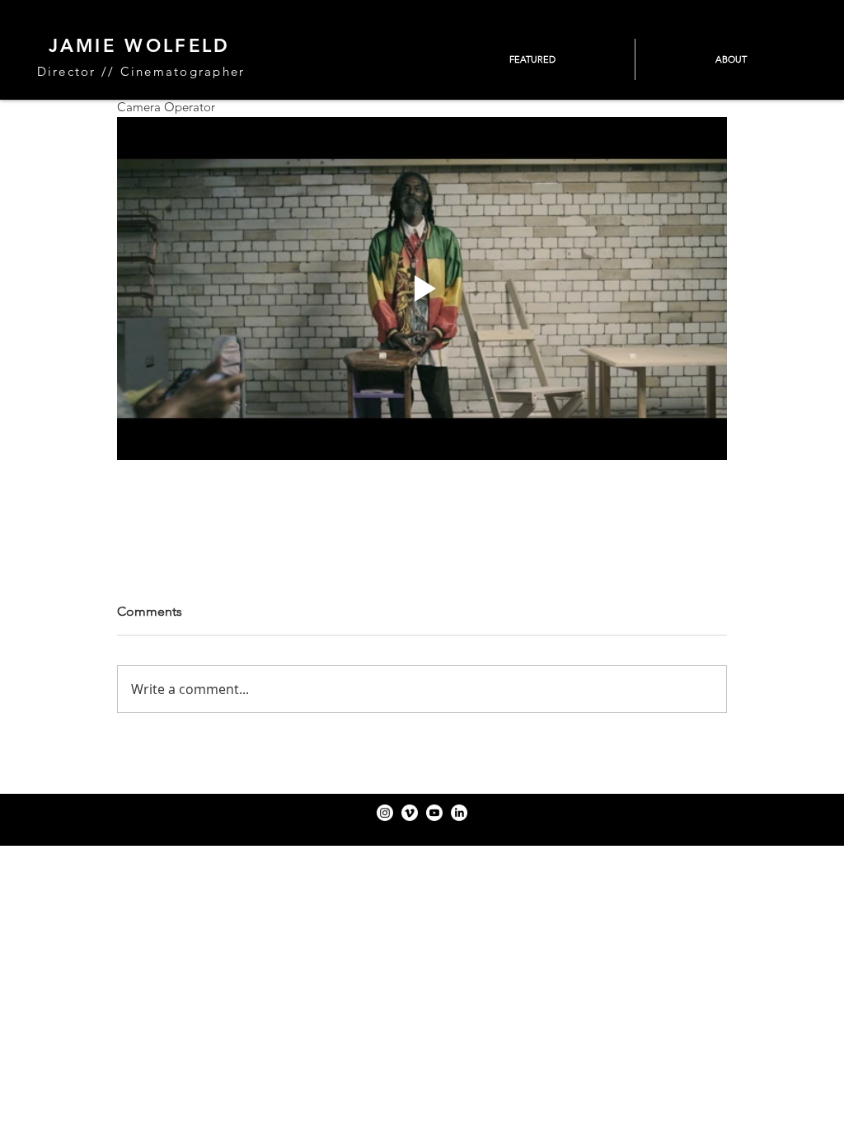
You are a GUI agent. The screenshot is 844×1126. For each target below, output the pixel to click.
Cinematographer (183, 71)
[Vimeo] (409, 813)
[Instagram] (385, 813)
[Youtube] (434, 813)
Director (66, 71)
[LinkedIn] (459, 813)
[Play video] (422, 288)
